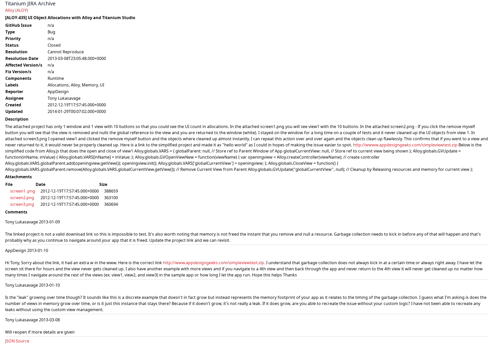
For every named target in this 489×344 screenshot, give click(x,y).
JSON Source (17, 341)
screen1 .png (22, 191)
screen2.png (22, 197)
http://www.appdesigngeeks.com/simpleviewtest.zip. (214, 262)
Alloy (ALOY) (16, 10)
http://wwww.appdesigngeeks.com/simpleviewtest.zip (405, 145)
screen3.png (22, 204)
